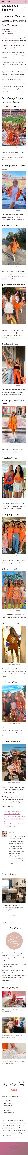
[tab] (12, 915)
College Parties (9, 1112)
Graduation (7, 1108)
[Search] (24, 923)
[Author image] (3, 29)
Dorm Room (8, 1103)
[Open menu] (25, 7)
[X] (6, 2)
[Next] (24, 896)
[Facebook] (3, 2)
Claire (7, 29)
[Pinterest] (17, 1144)
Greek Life (7, 1110)
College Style (9, 33)
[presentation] (14, 890)
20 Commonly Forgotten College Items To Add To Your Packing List (14, 819)
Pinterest (18, 147)
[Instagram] (9, 2)
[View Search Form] (25, 2)
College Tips (8, 1101)
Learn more (5, 984)
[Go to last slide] (4, 896)
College (4, 33)
